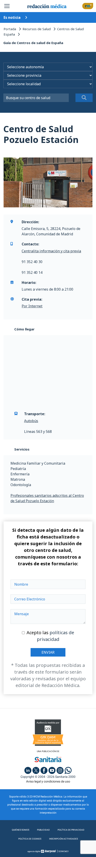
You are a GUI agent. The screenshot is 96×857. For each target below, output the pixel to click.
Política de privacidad (71, 830)
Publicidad (43, 830)
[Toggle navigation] (7, 6)
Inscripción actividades (63, 839)
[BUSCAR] (84, 98)
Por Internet (32, 306)
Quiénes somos (20, 830)
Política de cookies (29, 839)
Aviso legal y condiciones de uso (48, 781)
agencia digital (33, 851)
